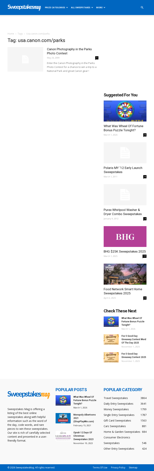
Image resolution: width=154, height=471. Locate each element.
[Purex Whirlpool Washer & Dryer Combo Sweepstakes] (125, 194)
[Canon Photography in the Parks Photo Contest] (25, 59)
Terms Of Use (100, 467)
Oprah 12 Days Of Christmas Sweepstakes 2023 (83, 436)
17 (144, 256)
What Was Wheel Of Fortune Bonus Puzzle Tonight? (133, 321)
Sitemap (133, 467)
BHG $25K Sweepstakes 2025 (125, 251)
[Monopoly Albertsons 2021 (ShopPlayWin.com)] (63, 418)
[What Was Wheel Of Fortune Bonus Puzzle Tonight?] (125, 111)
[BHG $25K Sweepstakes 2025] (125, 236)
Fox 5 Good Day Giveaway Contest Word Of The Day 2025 (134, 339)
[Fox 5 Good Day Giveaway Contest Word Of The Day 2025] (111, 339)
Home (11, 33)
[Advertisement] (77, 23)
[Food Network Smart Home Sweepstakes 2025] (125, 274)
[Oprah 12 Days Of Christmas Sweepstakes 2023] (63, 436)
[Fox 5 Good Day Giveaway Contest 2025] (111, 357)
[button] (141, 7)
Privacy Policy (118, 467)
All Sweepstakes (80, 7)
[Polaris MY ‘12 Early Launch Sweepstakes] (125, 153)
